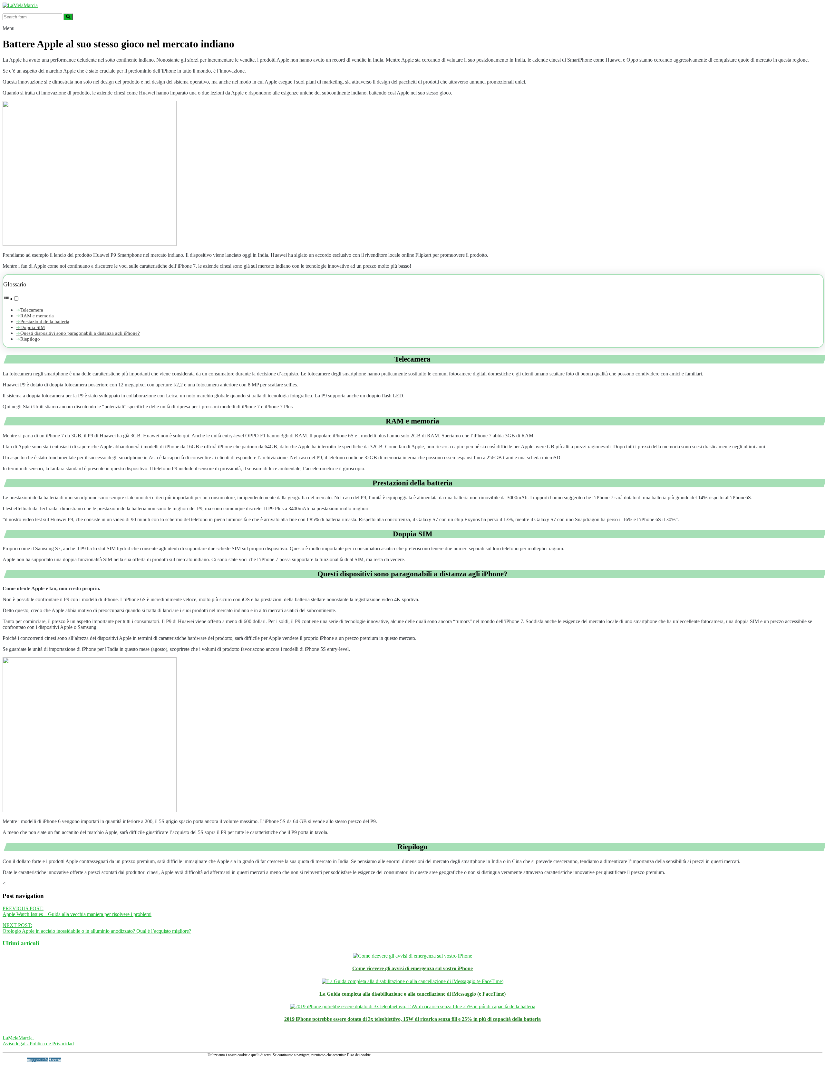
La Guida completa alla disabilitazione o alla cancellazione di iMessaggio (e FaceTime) (412, 994)
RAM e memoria (37, 315)
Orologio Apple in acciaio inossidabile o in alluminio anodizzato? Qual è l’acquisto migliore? (97, 928)
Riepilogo (30, 339)
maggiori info (37, 1060)
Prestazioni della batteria (44, 321)
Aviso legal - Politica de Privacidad (38, 1043)
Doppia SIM (32, 327)
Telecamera (31, 310)
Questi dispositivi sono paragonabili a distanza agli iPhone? (80, 333)
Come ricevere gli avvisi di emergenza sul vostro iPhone (412, 968)
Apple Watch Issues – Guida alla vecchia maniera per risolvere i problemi (77, 911)
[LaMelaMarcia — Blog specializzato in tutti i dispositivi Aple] (20, 5)
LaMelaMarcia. (18, 1037)
